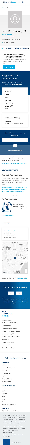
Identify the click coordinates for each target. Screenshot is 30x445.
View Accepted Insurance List (15, 150)
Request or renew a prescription (14, 189)
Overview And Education (21, 48)
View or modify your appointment (13, 187)
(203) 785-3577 (10, 37)
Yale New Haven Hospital (8, 342)
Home (3, 7)
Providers (4, 388)
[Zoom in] (26, 270)
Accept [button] (6, 442)
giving (3, 396)
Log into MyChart (6, 373)
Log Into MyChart (8, 215)
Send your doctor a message (12, 191)
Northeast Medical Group (8, 347)
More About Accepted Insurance (13, 163)
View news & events (7, 378)
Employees (4, 393)
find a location (6, 365)
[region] (15, 258)
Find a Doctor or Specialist (8, 367)
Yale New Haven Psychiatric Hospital (11, 331)
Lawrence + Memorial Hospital (9, 328)
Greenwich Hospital (6, 325)
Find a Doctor (9, 67)
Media (3, 399)
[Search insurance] (26, 140)
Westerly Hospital (6, 339)
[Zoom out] (26, 272)
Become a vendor (6, 381)
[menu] (27, 2)
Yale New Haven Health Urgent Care (11, 336)
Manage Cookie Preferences (9, 404)
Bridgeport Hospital (7, 320)
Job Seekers (5, 391)
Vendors (4, 402)
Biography (9, 48)
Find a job (4, 370)
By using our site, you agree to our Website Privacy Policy (13, 435)
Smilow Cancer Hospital (9, 230)
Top (3, 48)
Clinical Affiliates (6, 345)
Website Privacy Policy (8, 432)
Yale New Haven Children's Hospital (10, 323)
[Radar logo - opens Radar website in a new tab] (5, 272)
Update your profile (16, 84)
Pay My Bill (4, 376)
